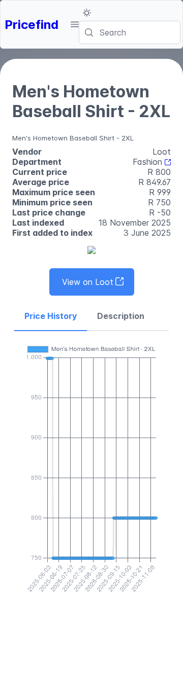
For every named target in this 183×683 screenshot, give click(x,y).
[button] (75, 24)
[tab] (50, 316)
